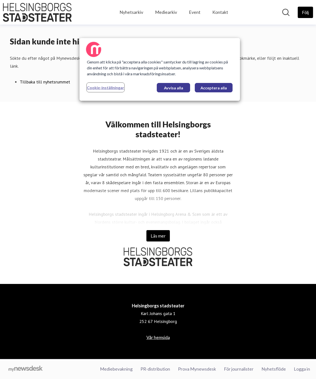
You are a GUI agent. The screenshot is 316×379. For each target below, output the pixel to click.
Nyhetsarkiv (131, 12)
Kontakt (220, 12)
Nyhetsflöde (273, 369)
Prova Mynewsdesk (197, 369)
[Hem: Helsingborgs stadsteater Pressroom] (37, 12)
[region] (159, 69)
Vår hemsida (158, 337)
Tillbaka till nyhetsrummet (45, 82)
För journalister (239, 369)
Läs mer (158, 236)
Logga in (302, 369)
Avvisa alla (173, 87)
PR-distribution (155, 369)
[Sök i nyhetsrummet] (286, 12)
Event (194, 12)
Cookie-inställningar (105, 87)
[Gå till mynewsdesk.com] (25, 369)
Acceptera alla (213, 87)
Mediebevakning (116, 369)
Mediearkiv (166, 12)
